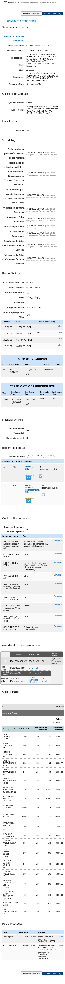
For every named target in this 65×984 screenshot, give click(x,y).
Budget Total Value (15, 308)
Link (53, 398)
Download (58, 540)
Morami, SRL (29, 468)
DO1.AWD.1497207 (27, 937)
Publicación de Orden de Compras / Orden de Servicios (13, 259)
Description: (18, 77)
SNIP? (21, 297)
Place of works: (17, 110)
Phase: (21, 65)
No (38, 298)
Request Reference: (15, 51)
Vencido (42, 398)
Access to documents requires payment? (14, 529)
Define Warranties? (15, 438)
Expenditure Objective (13, 282)
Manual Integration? (14, 292)
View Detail (44, 680)
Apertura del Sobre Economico (15, 219)
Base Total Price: (16, 46)
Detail (60, 937)
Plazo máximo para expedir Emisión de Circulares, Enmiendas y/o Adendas (13, 196)
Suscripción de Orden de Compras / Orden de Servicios (13, 245)
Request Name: (17, 58)
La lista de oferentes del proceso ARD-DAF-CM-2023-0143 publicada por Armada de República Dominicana (47, 952)
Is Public (20, 130)
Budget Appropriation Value (13, 315)
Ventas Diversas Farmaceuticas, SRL (32, 488)
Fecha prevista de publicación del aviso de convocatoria (14, 153)
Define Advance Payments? (16, 431)
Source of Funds (16, 287)
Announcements (10, 945)
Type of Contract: (16, 103)
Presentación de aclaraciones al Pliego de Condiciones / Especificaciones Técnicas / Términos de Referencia (13, 174)
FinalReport (8, 937)
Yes (31, 298)
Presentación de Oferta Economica (13, 210)
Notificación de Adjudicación (17, 234)
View (60, 326)
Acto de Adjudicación (14, 227)
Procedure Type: (16, 84)
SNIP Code (19, 302)
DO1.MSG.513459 (27, 945)
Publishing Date (17, 457)
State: (21, 70)
